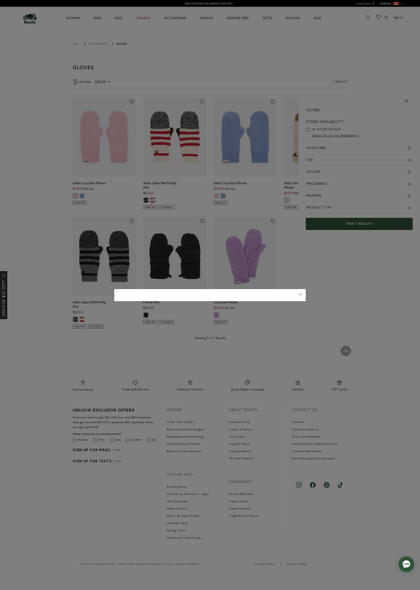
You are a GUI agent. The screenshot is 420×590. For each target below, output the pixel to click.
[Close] (300, 295)
